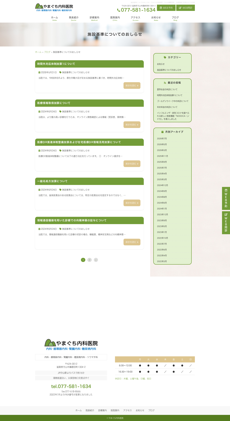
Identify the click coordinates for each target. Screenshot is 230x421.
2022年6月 (162, 250)
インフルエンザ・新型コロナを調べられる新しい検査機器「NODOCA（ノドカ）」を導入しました (173, 116)
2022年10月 (162, 238)
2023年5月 (162, 226)
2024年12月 (162, 185)
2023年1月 (162, 232)
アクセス (135, 18)
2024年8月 (162, 197)
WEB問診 (187, 8)
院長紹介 (74, 18)
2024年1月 (162, 209)
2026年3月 (162, 150)
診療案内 (94, 18)
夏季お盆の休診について (167, 89)
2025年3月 (162, 179)
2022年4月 (162, 256)
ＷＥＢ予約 (226, 200)
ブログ (175, 18)
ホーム (54, 18)
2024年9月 (162, 191)
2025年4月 (162, 174)
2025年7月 (162, 168)
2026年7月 (162, 139)
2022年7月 (162, 244)
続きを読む (131, 85)
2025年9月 (162, 162)
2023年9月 (162, 220)
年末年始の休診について (167, 107)
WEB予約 (168, 8)
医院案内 (115, 18)
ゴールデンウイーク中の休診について (172, 101)
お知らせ (156, 18)
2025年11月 (162, 156)
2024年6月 (162, 203)
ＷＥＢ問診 (226, 224)
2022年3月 (162, 261)
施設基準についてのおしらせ (76, 72)
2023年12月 (162, 214)
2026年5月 (162, 144)
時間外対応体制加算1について (169, 95)
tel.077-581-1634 (71, 386)
